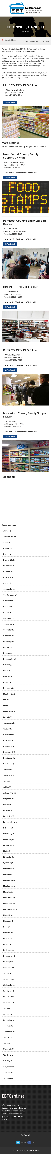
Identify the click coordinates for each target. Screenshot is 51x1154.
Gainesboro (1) (9, 723)
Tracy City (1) (8, 1037)
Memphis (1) (8, 892)
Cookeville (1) (8, 624)
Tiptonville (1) (8, 1032)
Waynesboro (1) (9, 1066)
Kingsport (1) (8, 799)
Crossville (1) (8, 636)
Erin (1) (6, 700)
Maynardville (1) (9, 880)
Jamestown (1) (9, 775)
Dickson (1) (7, 665)
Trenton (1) (7, 1043)
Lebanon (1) (8, 828)
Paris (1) (6, 927)
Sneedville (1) (8, 997)
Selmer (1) (7, 973)
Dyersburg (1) (8, 688)
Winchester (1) (9, 1072)
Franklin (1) (7, 717)
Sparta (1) (7, 1008)
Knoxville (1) (8, 804)
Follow (23, 1142)
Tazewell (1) (8, 1026)
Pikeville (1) (8, 933)
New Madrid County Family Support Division (20, 156)
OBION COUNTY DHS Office (21, 287)
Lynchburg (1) (8, 863)
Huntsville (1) (8, 764)
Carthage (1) (8, 577)
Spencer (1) (7, 1014)
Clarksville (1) (8, 601)
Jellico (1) (7, 787)
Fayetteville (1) (9, 711)
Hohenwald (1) (9, 752)
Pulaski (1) (7, 938)
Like (33, 1142)
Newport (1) (8, 921)
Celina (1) (7, 583)
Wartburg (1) (8, 1055)
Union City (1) (8, 1049)
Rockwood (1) (8, 950)
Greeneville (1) (9, 735)
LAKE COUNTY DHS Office (20, 85)
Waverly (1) (7, 1061)
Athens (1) (7, 542)
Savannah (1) (8, 967)
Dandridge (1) (8, 641)
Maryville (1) (8, 874)
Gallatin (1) (7, 729)
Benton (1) (7, 548)
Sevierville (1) (8, 979)
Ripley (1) (7, 944)
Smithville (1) (8, 991)
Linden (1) (7, 851)
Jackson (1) (7, 769)
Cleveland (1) (8, 606)
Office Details (10, 103)
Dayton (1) (7, 647)
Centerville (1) (9, 589)
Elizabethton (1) (9, 694)
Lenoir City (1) (8, 834)
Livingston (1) (8, 857)
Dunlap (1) (7, 682)
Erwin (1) (6, 705)
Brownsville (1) (9, 560)
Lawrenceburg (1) (10, 822)
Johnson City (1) (9, 793)
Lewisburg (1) (8, 839)
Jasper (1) (7, 781)
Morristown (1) (9, 898)
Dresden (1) (7, 676)
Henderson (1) (8, 746)
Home (25, 41)
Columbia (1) (8, 618)
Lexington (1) (8, 845)
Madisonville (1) (9, 868)
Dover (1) (6, 670)
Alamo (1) (7, 531)
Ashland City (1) (9, 537)
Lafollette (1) (8, 816)
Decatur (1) (7, 653)
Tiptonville (44, 41)
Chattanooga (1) (10, 595)
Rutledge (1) (8, 962)
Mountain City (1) (10, 903)
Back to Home (10, 40)
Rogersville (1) (9, 956)
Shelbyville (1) (9, 985)
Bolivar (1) (7, 554)
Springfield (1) (8, 1020)
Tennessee (34, 41)
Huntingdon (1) (9, 758)
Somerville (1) (8, 1002)
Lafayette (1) (8, 810)
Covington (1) (8, 630)
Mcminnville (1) (9, 886)
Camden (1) (7, 571)
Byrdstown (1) (8, 566)
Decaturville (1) (9, 659)
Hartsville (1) (8, 740)
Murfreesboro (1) (10, 909)
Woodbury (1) (8, 1078)
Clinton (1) (7, 612)
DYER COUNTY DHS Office (20, 350)
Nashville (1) (8, 915)
